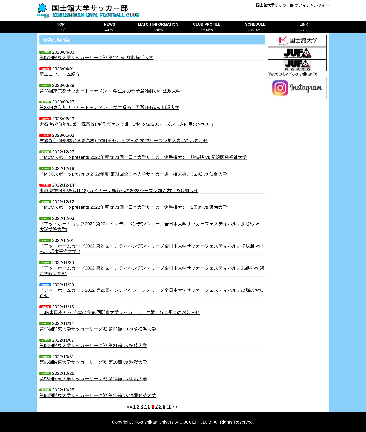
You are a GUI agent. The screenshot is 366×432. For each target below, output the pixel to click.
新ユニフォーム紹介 (59, 74)
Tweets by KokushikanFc (292, 74)
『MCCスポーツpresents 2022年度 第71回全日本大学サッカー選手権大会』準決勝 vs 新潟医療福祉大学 (143, 157)
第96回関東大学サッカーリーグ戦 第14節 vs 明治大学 (93, 378)
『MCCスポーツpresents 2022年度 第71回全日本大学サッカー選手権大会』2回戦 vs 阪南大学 (133, 207)
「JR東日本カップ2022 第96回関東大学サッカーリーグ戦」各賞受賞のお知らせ (119, 312)
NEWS (109, 26)
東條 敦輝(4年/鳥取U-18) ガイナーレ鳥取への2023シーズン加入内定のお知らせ (118, 190)
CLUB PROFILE (206, 26)
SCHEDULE (255, 26)
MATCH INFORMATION (158, 26)
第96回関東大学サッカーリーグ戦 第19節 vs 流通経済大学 (97, 395)
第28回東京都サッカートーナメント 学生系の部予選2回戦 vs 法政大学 (110, 90)
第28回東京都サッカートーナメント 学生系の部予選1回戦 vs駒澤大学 (109, 107)
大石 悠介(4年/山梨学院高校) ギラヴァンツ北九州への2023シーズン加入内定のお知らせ (127, 124)
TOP (61, 26)
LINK (304, 26)
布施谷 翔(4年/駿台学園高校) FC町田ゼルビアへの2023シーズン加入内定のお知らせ (123, 140)
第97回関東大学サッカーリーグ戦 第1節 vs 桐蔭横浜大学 (96, 57)
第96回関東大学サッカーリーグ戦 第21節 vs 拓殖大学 (93, 345)
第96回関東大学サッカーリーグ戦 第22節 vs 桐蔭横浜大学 (97, 328)
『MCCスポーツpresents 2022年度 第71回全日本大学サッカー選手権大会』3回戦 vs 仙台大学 (133, 174)
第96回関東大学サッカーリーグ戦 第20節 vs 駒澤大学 (93, 362)
